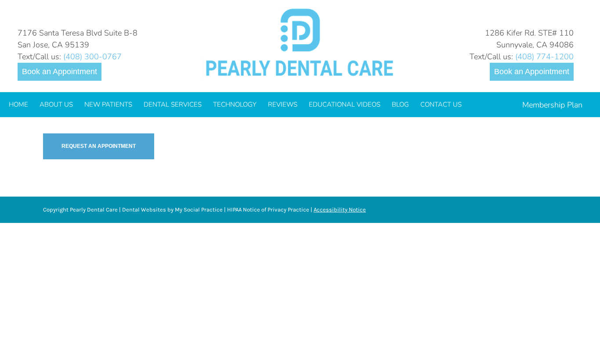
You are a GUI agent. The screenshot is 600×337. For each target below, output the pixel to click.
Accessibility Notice (340, 209)
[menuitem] (18, 105)
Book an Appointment (59, 71)
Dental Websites (144, 209)
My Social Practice (198, 209)
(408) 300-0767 (92, 56)
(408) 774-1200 (544, 56)
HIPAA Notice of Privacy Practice (268, 209)
